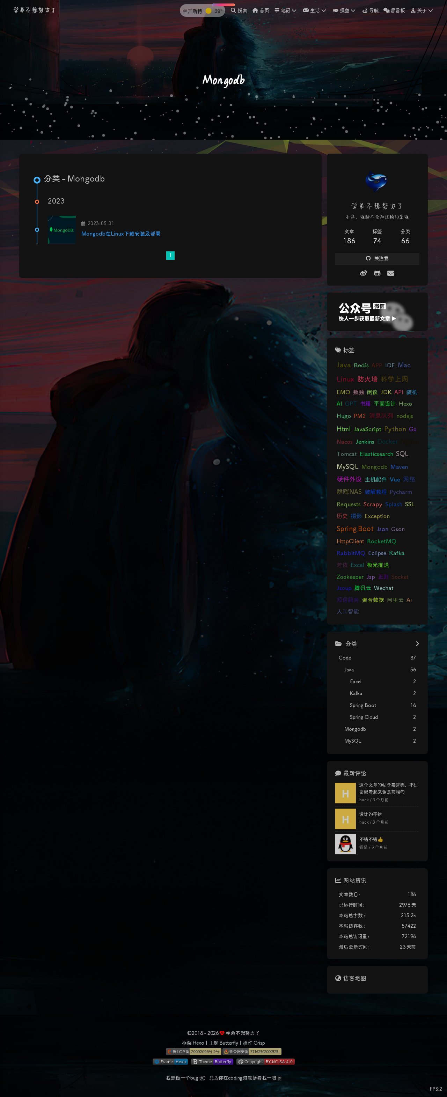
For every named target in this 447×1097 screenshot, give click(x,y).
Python (395, 429)
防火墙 (367, 379)
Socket (400, 577)
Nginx (409, 442)
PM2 (360, 416)
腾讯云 (362, 588)
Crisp (259, 1043)
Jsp (370, 577)
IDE (390, 365)
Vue (395, 480)
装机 (411, 392)
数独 (358, 392)
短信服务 (348, 600)
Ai (409, 600)
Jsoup (344, 588)
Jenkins (365, 442)
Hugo (344, 416)
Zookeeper (350, 577)
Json (382, 529)
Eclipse (377, 553)
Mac (404, 365)
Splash (393, 504)
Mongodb (374, 467)
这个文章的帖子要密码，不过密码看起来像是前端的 (388, 789)
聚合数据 (373, 600)
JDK (385, 392)
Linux (345, 380)
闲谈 (372, 392)
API (398, 392)
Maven (399, 467)
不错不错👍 (371, 839)
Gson (398, 529)
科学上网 (395, 379)
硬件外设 (349, 479)
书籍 (365, 404)
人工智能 (348, 612)
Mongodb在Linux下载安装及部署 (121, 234)
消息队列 (381, 416)
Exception (377, 516)
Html (344, 429)
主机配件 (376, 480)
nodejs (404, 416)
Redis (361, 365)
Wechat (384, 588)
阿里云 (395, 600)
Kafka (397, 553)
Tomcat (347, 454)
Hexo (405, 404)
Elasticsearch (376, 454)
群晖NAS (349, 492)
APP (377, 365)
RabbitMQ (351, 553)
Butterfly (228, 1043)
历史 (342, 516)
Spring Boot (355, 529)
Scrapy (373, 504)
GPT (351, 404)
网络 (409, 479)
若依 (342, 565)
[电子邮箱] (390, 274)
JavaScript (367, 429)
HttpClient (350, 541)
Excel (357, 565)
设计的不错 (370, 814)
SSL (410, 504)
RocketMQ (381, 541)
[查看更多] (417, 644)
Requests (349, 504)
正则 (383, 577)
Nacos (345, 442)
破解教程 (376, 492)
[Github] (377, 274)
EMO (343, 392)
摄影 (356, 516)
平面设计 (385, 404)
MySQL (348, 467)
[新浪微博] (363, 274)
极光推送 (378, 565)
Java (344, 365)
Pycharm (401, 492)
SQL (402, 454)
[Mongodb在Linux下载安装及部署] (62, 230)
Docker (387, 442)
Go (413, 429)
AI (339, 404)
